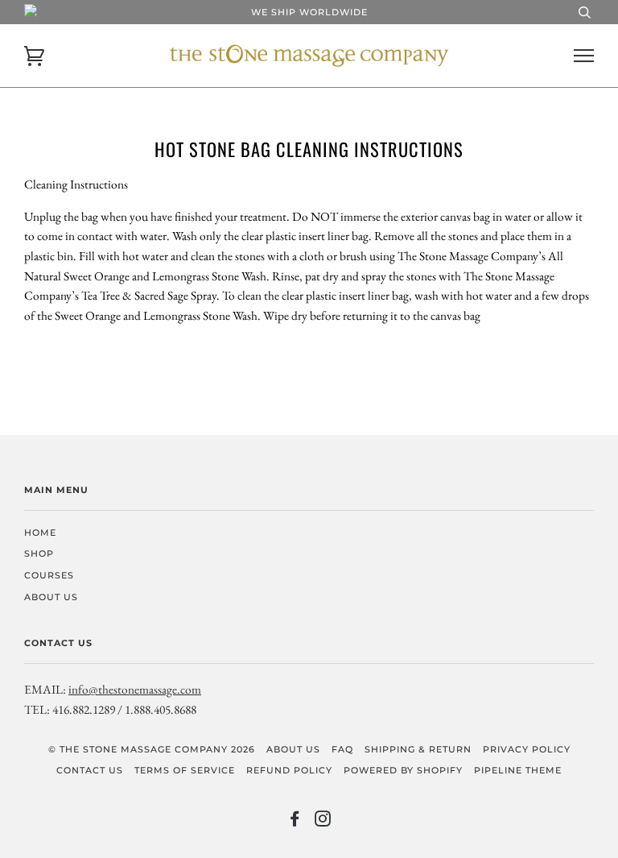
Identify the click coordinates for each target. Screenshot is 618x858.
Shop (39, 553)
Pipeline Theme (518, 770)
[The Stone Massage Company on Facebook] (294, 821)
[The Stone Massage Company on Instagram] (323, 821)
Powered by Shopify (403, 770)
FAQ (342, 749)
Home (40, 532)
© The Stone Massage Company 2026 (151, 749)
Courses (49, 575)
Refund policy (289, 770)
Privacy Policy (527, 749)
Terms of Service (184, 770)
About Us (51, 597)
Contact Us (89, 770)
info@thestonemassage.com (134, 689)
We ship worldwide (309, 12)
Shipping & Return (418, 749)
